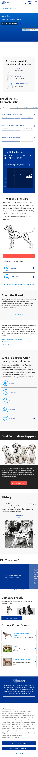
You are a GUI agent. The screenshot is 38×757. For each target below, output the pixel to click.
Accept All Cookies (19, 743)
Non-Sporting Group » (9, 23)
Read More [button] (19, 314)
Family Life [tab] (5, 107)
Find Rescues (5, 344)
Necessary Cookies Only (18, 748)
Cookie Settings (19, 753)
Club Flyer (4, 342)
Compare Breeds (11, 618)
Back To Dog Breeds (9, 8)
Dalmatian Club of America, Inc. (11, 339)
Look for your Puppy (18, 483)
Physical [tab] (15, 107)
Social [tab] (26, 107)
